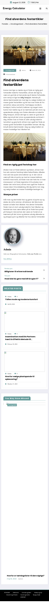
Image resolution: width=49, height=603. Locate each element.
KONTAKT (23, 597)
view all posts (7, 259)
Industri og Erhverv (12, 595)
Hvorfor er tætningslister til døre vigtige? (23, 576)
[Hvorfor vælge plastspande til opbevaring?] (24, 361)
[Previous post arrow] (43, 270)
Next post (7, 276)
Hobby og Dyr (38, 592)
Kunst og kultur (25, 595)
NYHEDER (7, 592)
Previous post (8, 268)
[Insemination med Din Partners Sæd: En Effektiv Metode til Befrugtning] (24, 321)
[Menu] (40, 9)
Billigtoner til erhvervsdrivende (19, 271)
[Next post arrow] (43, 278)
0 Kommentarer (10, 74)
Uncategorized (9, 70)
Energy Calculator (14, 8)
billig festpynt (26, 98)
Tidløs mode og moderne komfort (21, 299)
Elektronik (16, 592)
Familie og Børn (26, 592)
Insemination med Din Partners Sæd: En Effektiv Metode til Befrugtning (20, 338)
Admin (24, 70)
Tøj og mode (36, 595)
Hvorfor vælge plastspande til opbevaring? (19, 377)
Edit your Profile (32, 254)
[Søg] (47, 8)
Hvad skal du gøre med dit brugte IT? (21, 279)
